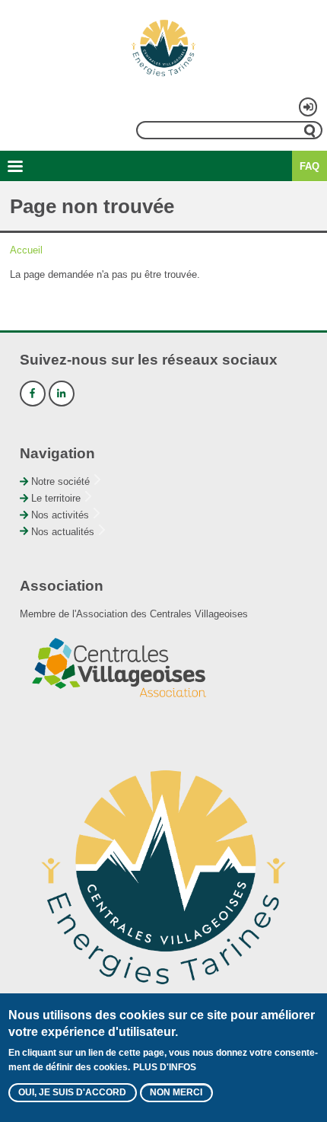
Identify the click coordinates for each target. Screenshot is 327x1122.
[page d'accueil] (163, 48)
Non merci (176, 1092)
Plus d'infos (164, 1067)
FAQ (309, 166)
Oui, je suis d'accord (72, 1092)
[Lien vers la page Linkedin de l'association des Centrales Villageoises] (62, 393)
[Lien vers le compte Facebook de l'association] (33, 393)
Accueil (26, 250)
